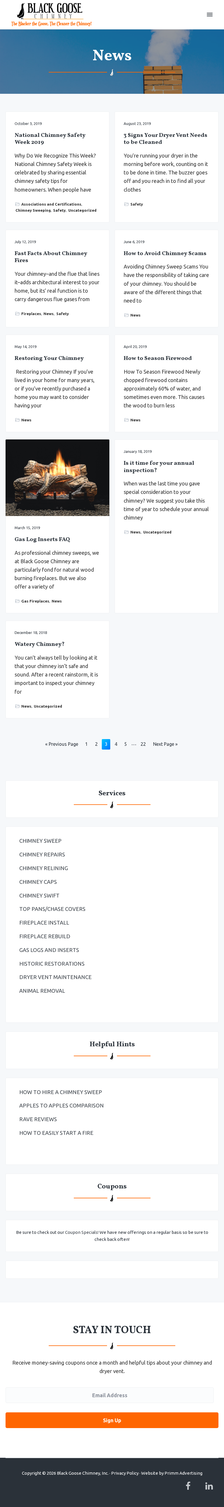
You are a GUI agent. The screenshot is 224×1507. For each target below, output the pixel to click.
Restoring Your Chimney (49, 358)
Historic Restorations (52, 964)
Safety (59, 210)
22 (143, 745)
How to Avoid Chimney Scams (165, 253)
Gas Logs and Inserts (49, 950)
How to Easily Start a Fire (56, 1133)
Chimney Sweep (40, 841)
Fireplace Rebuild (44, 936)
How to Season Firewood (158, 358)
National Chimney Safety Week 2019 (50, 139)
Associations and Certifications (51, 204)
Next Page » (165, 745)
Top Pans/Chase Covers (52, 909)
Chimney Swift (39, 895)
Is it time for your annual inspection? (159, 467)
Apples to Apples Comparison (61, 1105)
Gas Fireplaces (35, 601)
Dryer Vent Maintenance (55, 977)
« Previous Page (61, 745)
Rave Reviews (38, 1119)
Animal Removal (42, 991)
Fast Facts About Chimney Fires (51, 257)
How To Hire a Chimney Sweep (60, 1092)
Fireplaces (31, 314)
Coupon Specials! (82, 1232)
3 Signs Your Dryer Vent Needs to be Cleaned (165, 139)
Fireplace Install (44, 922)
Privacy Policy (125, 1473)
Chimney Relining (43, 868)
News (48, 314)
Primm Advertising (183, 1473)
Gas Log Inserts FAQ (42, 539)
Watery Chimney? (39, 644)
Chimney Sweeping (33, 210)
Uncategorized (82, 210)
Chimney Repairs (42, 854)
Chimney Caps (38, 882)
